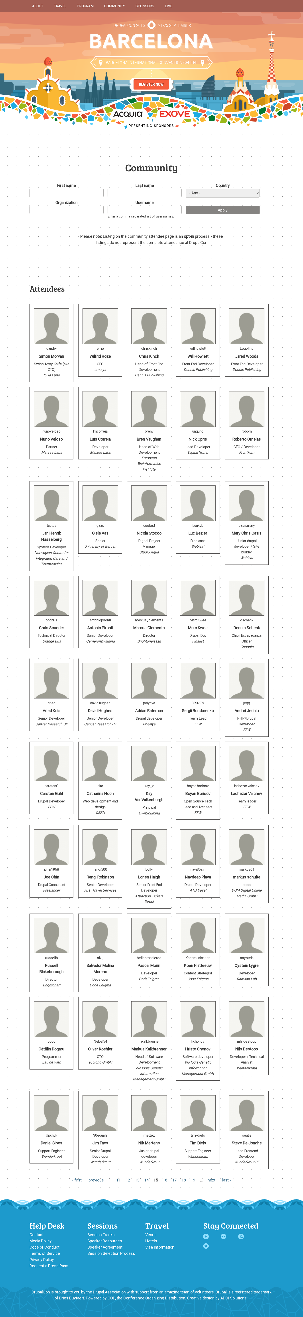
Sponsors (145, 6)
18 (183, 1180)
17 (174, 1180)
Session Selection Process (111, 1253)
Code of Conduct (44, 1247)
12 (128, 1180)
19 (193, 1180)
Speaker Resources (104, 1241)
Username (145, 202)
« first (77, 1180)
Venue (151, 1234)
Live (168, 6)
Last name (145, 185)
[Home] (151, 41)
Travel (60, 6)
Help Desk (47, 1225)
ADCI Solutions (233, 1298)
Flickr (223, 1236)
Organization (66, 202)
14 (146, 1180)
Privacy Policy (42, 1259)
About (37, 6)
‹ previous (95, 1180)
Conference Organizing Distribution (154, 1298)
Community (114, 6)
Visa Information (159, 1247)
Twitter (206, 1246)
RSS (241, 1236)
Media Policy (41, 1241)
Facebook (206, 1236)
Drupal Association (109, 1292)
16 (165, 1180)
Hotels (151, 1241)
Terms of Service (45, 1253)
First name (66, 185)
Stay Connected (230, 1225)
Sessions (102, 1225)
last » (226, 1180)
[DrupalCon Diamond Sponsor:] (128, 115)
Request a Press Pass (49, 1265)
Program (85, 6)
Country (223, 185)
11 (118, 1180)
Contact (36, 1234)
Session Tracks (101, 1234)
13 (137, 1180)
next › (212, 1180)
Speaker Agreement (104, 1247)
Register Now (151, 80)
